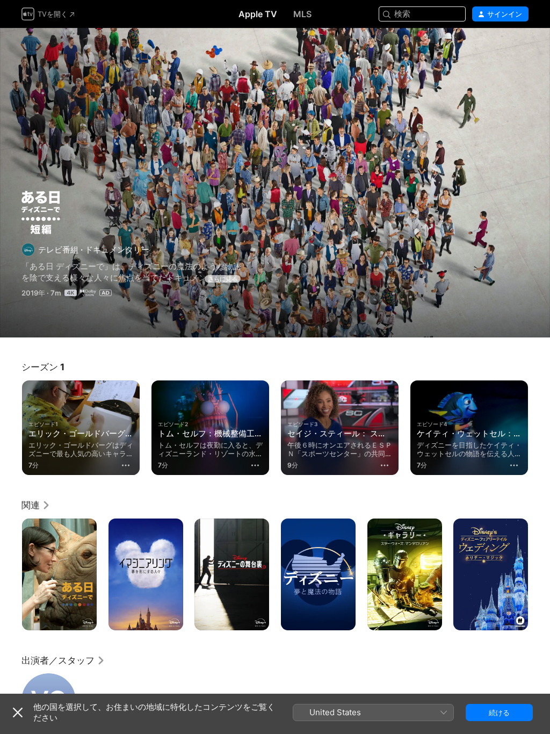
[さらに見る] (125, 465)
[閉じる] (18, 712)
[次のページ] (539, 425)
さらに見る (222, 279)
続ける (499, 712)
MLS (302, 14)
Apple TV (257, 14)
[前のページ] (10, 425)
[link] (35, 505)
